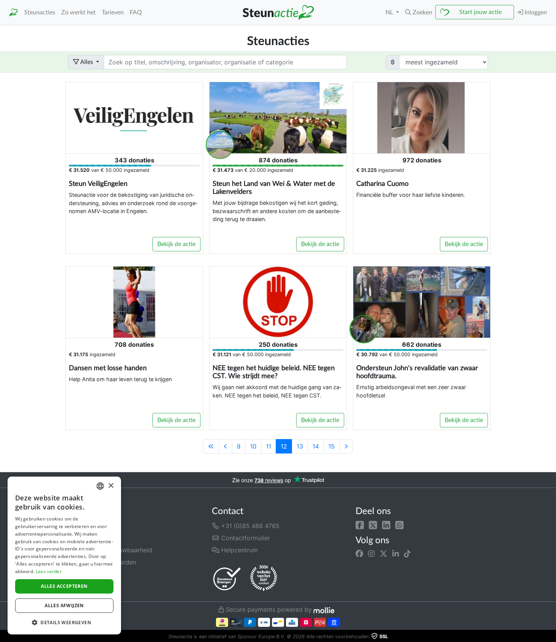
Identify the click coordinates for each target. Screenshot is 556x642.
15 (331, 446)
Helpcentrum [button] (238, 550)
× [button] (110, 486)
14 (315, 446)
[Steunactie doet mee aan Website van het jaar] (263, 578)
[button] (360, 524)
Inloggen (535, 12)
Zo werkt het (78, 12)
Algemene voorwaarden (102, 562)
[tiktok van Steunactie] (407, 554)
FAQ (136, 12)
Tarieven (113, 12)
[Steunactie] (13, 12)
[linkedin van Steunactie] (395, 554)
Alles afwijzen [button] (64, 605)
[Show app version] (550, 636)
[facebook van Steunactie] (359, 554)
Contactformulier (244, 538)
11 (268, 446)
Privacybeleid (87, 574)
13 (300, 446)
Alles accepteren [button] (64, 586)
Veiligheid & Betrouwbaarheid (110, 550)
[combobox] (100, 486)
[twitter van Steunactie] (383, 554)
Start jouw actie (480, 12)
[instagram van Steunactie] (371, 554)
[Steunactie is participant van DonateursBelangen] (227, 578)
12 (284, 446)
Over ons (81, 526)
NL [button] (389, 12)
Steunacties (39, 12)
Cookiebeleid (87, 586)
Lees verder (49, 571)
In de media (84, 538)
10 (253, 446)
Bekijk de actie (176, 244)
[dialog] (64, 555)
